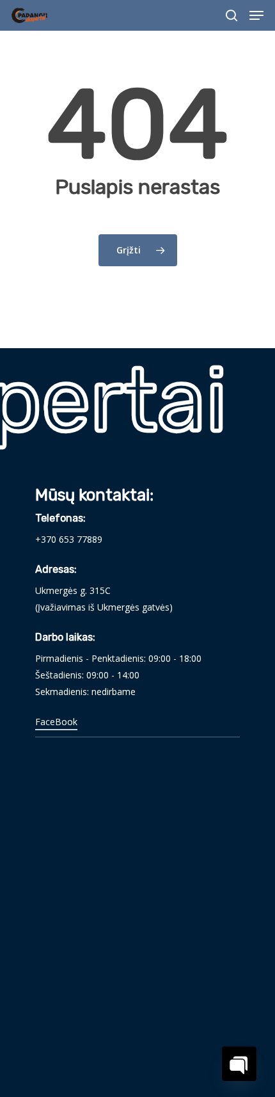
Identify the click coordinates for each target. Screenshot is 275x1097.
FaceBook (56, 722)
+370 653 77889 (68, 539)
